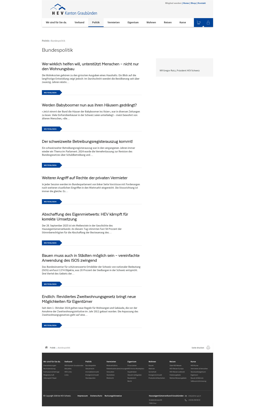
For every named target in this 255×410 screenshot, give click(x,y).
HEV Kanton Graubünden (73, 365)
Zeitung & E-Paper (50, 378)
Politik (96, 22)
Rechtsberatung (49, 368)
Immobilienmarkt (92, 372)
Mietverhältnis (112, 365)
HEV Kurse (194, 365)
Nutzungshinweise (113, 395)
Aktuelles (67, 368)
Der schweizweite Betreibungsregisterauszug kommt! (87, 141)
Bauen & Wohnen (197, 378)
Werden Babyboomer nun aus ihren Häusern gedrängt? (89, 105)
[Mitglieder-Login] (208, 22)
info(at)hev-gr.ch (194, 396)
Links (66, 375)
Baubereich (132, 378)
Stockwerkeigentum (198, 372)
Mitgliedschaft (48, 375)
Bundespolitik (90, 365)
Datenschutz (96, 395)
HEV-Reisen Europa (177, 368)
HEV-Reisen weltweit (177, 372)
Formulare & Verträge (51, 372)
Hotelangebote (175, 375)
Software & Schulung (198, 381)
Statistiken (111, 375)
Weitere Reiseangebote (178, 378)
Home (186, 3)
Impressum (82, 395)
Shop (193, 3)
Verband (79, 22)
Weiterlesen (50, 93)
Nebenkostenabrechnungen (117, 368)
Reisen (168, 22)
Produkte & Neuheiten (157, 378)
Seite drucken (198, 347)
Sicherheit (152, 372)
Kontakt (202, 3)
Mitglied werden (173, 3)
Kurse (183, 22)
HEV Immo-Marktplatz (136, 368)
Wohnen (151, 22)
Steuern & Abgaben (135, 375)
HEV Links (68, 372)
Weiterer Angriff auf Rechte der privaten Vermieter (84, 178)
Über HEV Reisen (176, 365)
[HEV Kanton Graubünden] (81, 9)
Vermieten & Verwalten (199, 368)
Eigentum (133, 22)
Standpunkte (90, 378)
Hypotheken (132, 372)
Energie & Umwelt (92, 375)
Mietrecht (110, 378)
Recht (130, 381)
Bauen (151, 365)
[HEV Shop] (198, 22)
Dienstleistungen (49, 365)
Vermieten (114, 22)
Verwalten (110, 372)
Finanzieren (132, 365)
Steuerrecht (89, 368)
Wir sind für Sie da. (56, 22)
